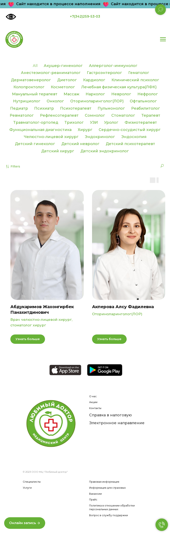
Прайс (93, 499)
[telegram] (39, 462)
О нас (93, 396)
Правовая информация (104, 481)
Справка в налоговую (110, 415)
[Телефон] (25, 462)
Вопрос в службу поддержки (108, 515)
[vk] (46, 462)
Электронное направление (116, 423)
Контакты (95, 408)
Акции (93, 402)
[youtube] (59, 462)
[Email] (32, 462)
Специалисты (32, 481)
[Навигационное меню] (163, 39)
